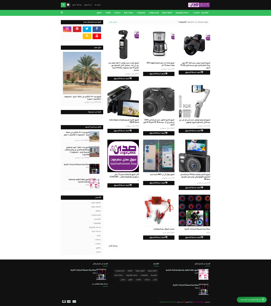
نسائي (98, 252)
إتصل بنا (97, 5)
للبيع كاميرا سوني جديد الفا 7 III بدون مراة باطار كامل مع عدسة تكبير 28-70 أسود (195, 65)
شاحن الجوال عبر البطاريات (163, 229)
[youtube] (97, 36)
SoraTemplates (199, 302)
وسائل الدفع (77, 5)
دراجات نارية (96, 231)
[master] (64, 302)
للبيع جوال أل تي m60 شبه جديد (162, 175)
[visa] (68, 302)
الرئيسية (97, 219)
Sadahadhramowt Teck (167, 302)
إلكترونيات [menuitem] (141, 13)
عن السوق (88, 5)
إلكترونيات (96, 223)
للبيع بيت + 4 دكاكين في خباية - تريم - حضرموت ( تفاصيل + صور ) (82, 98)
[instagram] (67, 29)
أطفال (98, 211)
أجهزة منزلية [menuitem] (167, 13)
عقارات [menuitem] (108, 13)
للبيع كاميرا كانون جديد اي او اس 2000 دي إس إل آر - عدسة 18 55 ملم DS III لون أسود (158, 122)
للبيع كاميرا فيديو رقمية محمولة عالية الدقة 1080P (124, 121)
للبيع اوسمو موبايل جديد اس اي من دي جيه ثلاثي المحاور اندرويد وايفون (194, 121)
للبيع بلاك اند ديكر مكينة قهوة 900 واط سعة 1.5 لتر (160, 64)
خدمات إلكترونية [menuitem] (182, 13)
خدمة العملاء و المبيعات (250, 300)
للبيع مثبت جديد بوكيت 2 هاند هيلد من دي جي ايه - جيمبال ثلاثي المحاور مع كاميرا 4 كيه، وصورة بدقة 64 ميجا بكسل (123, 66)
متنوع (98, 248)
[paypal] (74, 302)
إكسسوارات (95, 215)
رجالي (98, 235)
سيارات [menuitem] (117, 13)
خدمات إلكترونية (94, 227)
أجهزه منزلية (95, 207)
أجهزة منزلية (95, 203)
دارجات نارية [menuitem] (128, 13)
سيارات (97, 240)
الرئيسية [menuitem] (205, 13)
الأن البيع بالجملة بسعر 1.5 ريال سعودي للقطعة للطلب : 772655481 (124, 176)
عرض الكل (113, 22)
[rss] (87, 36)
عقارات (97, 244)
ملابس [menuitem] (197, 13)
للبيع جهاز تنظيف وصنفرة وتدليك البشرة (79, 181)
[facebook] (97, 29)
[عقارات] (82, 73)
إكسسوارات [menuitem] (154, 13)
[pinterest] (77, 29)
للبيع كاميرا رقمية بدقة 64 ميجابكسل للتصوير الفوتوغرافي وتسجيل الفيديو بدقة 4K (195, 177)
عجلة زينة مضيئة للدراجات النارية (197, 229)
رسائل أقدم (113, 246)
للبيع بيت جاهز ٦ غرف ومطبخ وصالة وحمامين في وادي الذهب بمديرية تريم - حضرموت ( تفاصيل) (77, 151)
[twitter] (87, 29)
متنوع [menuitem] (99, 13)
